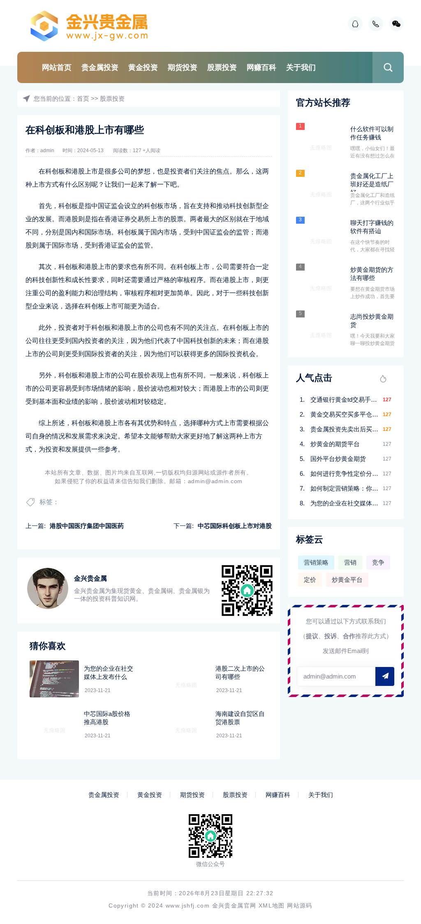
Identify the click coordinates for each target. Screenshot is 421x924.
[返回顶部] (395, 821)
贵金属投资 (99, 67)
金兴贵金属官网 (234, 905)
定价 (310, 579)
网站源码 (299, 905)
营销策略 (316, 562)
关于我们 (301, 67)
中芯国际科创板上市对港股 (235, 525)
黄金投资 (143, 67)
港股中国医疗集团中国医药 (87, 525)
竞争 (378, 562)
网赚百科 (261, 67)
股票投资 (222, 67)
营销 (350, 562)
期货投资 (182, 67)
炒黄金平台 (347, 579)
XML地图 (272, 905)
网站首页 (57, 67)
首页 (83, 98)
